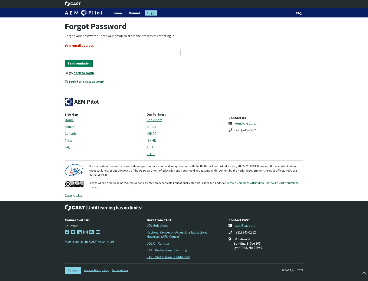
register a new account (87, 81)
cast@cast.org (245, 225)
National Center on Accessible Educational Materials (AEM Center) (177, 234)
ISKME (151, 140)
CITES (151, 154)
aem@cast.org (245, 123)
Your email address (79, 45)
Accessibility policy (96, 270)
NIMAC (151, 133)
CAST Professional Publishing (168, 257)
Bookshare (154, 120)
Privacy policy (73, 195)
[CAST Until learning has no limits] (103, 207)
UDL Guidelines (157, 225)
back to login (83, 73)
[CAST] (73, 3)
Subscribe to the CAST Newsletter (89, 241)
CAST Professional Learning (167, 250)
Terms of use (120, 270)
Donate (73, 270)
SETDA (151, 127)
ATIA (150, 147)
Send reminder (79, 63)
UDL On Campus (158, 243)
